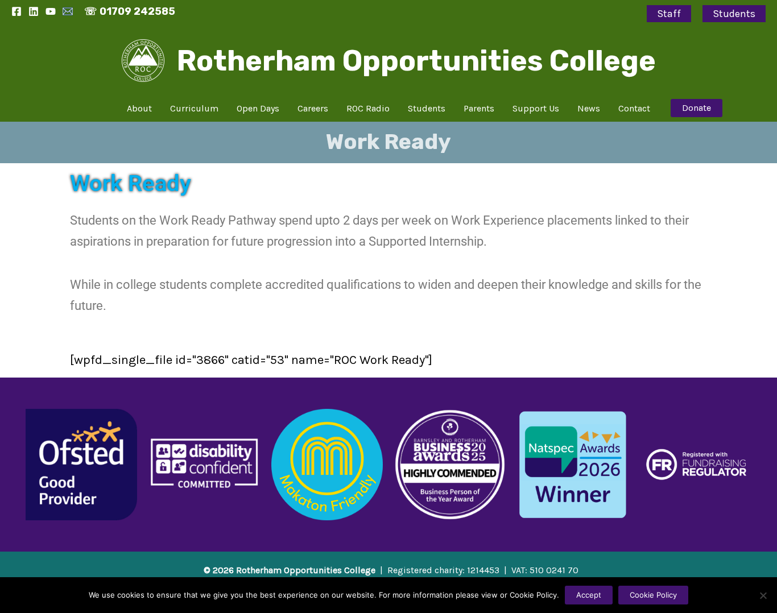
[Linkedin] (33, 11)
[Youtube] (51, 11)
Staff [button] (669, 13)
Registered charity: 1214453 (443, 570)
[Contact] (68, 11)
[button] (696, 108)
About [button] (139, 108)
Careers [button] (312, 108)
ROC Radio (368, 108)
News (588, 108)
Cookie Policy (653, 594)
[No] (762, 595)
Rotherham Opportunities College (416, 61)
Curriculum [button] (194, 108)
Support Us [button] (536, 108)
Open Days (258, 108)
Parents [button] (479, 108)
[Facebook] (16, 11)
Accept (588, 594)
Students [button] (734, 13)
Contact (634, 108)
